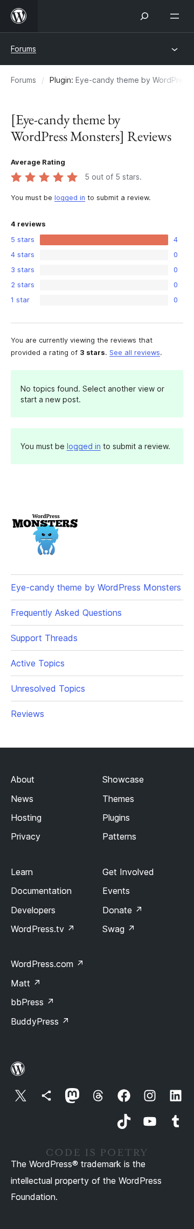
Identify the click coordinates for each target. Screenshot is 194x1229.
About (22, 779)
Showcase (123, 779)
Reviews (27, 713)
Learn (22, 871)
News (22, 798)
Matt (26, 983)
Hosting (26, 817)
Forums (23, 48)
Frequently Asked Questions (66, 612)
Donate (122, 910)
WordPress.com (47, 963)
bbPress (32, 1002)
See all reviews (134, 353)
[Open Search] (144, 16)
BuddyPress (40, 1021)
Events (116, 890)
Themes (118, 798)
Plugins (116, 817)
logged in (69, 198)
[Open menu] (177, 16)
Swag (118, 928)
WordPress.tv (43, 928)
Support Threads (44, 638)
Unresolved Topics (48, 688)
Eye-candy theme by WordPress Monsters (96, 587)
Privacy (25, 836)
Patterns (119, 836)
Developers (33, 910)
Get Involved (128, 871)
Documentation (41, 890)
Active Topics (38, 663)
